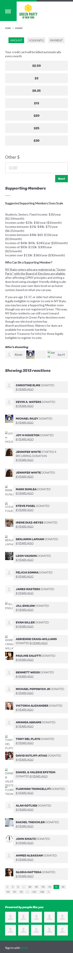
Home (8, 28)
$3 (36, 78)
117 (34, 891)
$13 (36, 103)
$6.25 (36, 90)
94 (8, 891)
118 (42, 891)
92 (56, 887)
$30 (36, 140)
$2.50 (36, 65)
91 (50, 887)
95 (14, 891)
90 (43, 887)
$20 (36, 115)
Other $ (12, 157)
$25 (36, 128)
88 (30, 887)
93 (63, 887)
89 (36, 887)
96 (21, 891)
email (24, 948)
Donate (19, 28)
